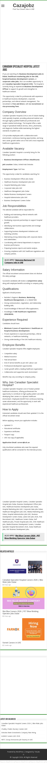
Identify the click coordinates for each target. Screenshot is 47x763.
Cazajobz (23, 5)
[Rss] (23, 754)
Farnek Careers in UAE (12, 643)
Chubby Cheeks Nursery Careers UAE (14, 729)
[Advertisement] (23, 34)
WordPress (20, 752)
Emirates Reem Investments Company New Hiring (18, 733)
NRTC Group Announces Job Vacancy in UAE (17, 740)
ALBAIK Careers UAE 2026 (10, 736)
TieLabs (37, 752)
